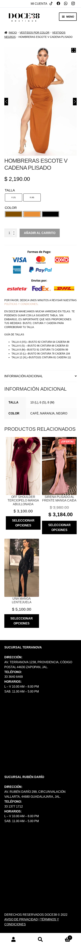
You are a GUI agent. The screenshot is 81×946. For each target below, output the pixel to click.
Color (11, 208)
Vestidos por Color (34, 32)
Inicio (13, 32)
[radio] (13, 197)
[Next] (75, 101)
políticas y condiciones (21, 304)
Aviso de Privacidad (21, 919)
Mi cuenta (39, 3)
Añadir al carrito (39, 233)
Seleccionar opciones (23, 523)
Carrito (62, 936)
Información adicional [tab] (23, 376)
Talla (10, 190)
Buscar (40, 939)
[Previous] (6, 101)
